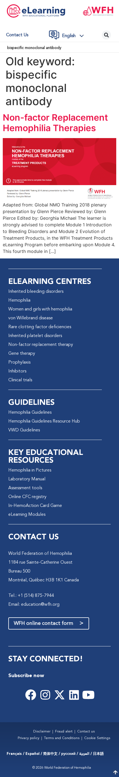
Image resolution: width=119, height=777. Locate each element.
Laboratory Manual (26, 479)
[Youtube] (88, 694)
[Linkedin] (74, 694)
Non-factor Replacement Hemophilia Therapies (55, 122)
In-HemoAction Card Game (35, 506)
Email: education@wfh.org (34, 604)
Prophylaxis (19, 362)
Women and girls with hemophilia (40, 309)
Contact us (17, 35)
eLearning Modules (26, 514)
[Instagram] (45, 694)
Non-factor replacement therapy (40, 345)
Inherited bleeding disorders (35, 291)
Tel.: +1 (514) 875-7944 (31, 596)
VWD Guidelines (24, 430)
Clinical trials (20, 380)
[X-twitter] (59, 694)
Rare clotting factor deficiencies (39, 327)
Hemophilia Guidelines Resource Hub (44, 421)
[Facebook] (30, 694)
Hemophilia (19, 300)
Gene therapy (21, 353)
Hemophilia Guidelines (29, 412)
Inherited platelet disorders (35, 336)
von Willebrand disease (30, 318)
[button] (74, 35)
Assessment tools (25, 488)
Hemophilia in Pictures (29, 470)
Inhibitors (17, 371)
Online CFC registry (27, 497)
